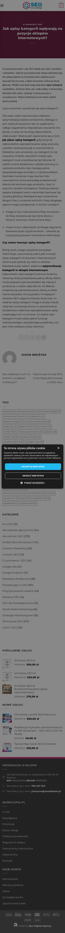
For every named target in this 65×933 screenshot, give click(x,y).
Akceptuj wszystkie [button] (33, 466)
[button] (32, 482)
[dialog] (32, 466)
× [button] (58, 448)
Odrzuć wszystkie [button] (33, 475)
